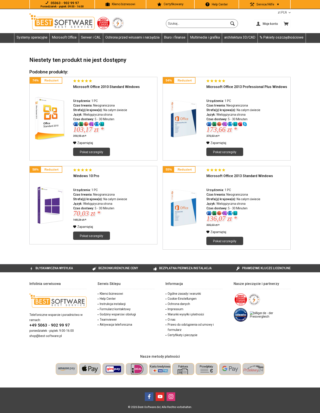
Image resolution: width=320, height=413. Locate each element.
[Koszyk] (286, 23)
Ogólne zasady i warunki (184, 293)
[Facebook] (149, 396)
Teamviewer (108, 319)
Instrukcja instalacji (113, 304)
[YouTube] (160, 396)
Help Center (220, 4)
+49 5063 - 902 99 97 (49, 325)
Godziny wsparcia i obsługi (118, 314)
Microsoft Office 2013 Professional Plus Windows (246, 87)
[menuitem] (286, 23)
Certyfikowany (174, 4)
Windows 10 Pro (86, 176)
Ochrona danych (179, 304)
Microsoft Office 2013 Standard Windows (239, 176)
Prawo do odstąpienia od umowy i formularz (191, 327)
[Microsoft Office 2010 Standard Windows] (50, 118)
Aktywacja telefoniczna (116, 324)
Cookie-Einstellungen (182, 298)
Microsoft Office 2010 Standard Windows (106, 87)
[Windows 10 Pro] (50, 205)
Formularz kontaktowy (115, 309)
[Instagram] (171, 396)
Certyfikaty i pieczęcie (182, 335)
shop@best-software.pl (45, 336)
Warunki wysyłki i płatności (186, 314)
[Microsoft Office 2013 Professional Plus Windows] (183, 118)
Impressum (175, 309)
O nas (171, 319)
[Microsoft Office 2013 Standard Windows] (183, 207)
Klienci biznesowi (123, 4)
